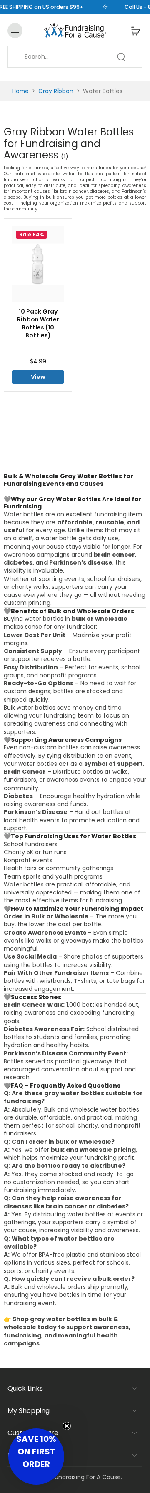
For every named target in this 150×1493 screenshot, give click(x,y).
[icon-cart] (133, 30)
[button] (36, 1456)
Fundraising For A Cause (86, 1477)
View (38, 377)
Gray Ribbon (55, 91)
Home (20, 91)
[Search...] (121, 57)
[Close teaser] (66, 1426)
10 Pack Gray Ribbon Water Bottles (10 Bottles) (38, 324)
